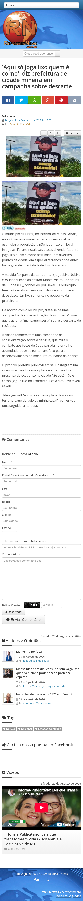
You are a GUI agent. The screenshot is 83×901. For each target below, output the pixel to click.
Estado (6, 528)
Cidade (6, 515)
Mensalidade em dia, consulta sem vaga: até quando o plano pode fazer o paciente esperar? (47, 673)
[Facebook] (35, 879)
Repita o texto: (13, 604)
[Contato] (37, 879)
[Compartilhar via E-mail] (74, 100)
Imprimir (73, 133)
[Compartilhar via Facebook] (8, 100)
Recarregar (14, 611)
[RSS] (48, 879)
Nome (7, 462)
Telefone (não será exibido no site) (25, 541)
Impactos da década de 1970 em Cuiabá (44, 694)
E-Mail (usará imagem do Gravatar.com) (28, 475)
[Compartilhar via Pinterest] (61, 100)
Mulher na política (29, 651)
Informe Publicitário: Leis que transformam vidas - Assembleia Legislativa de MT (33, 839)
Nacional (10, 116)
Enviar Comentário (25, 620)
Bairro (6, 502)
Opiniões (24, 640)
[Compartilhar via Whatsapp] (34, 100)
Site (4, 488)
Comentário (11, 554)
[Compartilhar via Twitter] (21, 100)
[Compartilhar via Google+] (48, 100)
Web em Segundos (68, 896)
